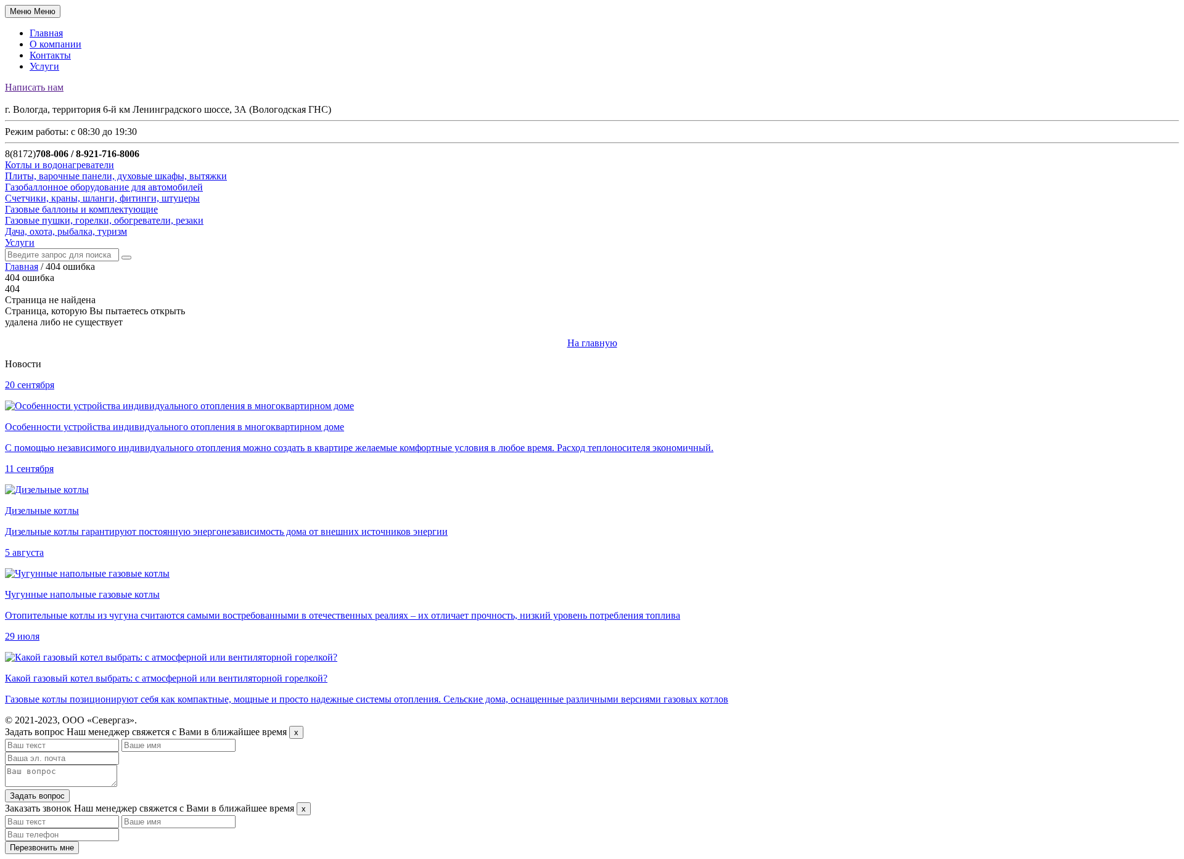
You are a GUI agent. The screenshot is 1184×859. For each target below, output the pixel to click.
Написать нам (34, 87)
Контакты (50, 55)
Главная (46, 33)
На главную (592, 343)
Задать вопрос (37, 795)
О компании (55, 44)
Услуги (44, 66)
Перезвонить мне (42, 847)
